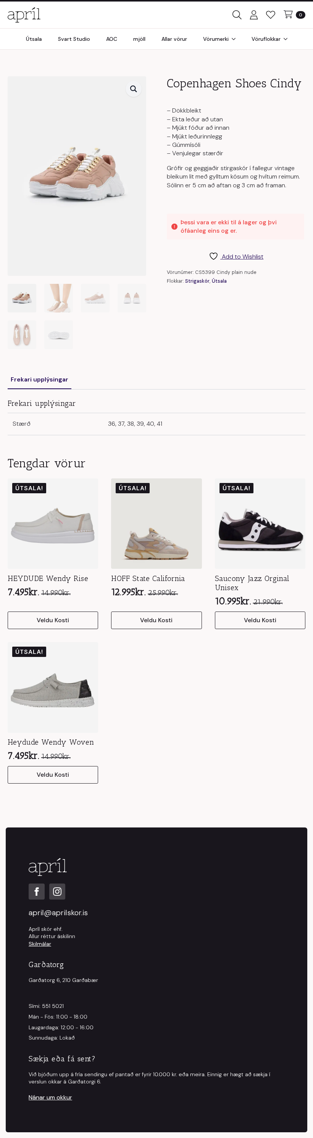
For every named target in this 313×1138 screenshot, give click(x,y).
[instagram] (57, 892)
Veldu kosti (53, 620)
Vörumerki (216, 38)
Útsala (34, 38)
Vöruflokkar (266, 38)
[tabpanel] (156, 417)
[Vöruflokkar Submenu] (288, 39)
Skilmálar (40, 943)
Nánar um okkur (50, 1097)
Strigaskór (197, 281)
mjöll (139, 38)
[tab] (39, 379)
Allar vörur (174, 38)
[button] (134, 89)
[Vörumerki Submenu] (236, 39)
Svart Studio (74, 38)
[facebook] (37, 892)
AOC (111, 38)
